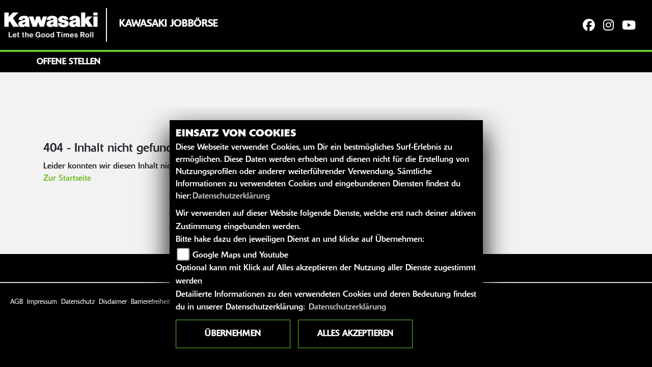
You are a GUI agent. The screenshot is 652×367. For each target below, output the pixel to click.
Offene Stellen (68, 62)
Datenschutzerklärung (231, 196)
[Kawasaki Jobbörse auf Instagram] (608, 26)
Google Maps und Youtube (240, 255)
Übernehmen (233, 334)
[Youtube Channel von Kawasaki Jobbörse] (629, 26)
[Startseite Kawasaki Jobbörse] (51, 25)
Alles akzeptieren (355, 334)
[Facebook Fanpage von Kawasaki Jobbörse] (589, 26)
